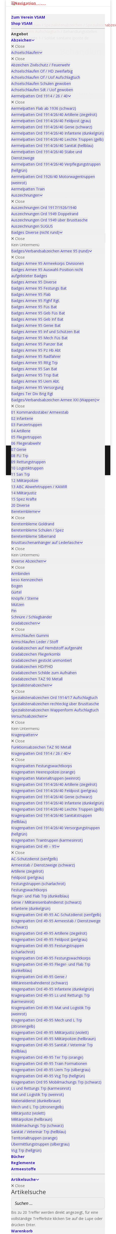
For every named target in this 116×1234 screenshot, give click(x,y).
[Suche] (99, 1203)
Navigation (25, 3)
